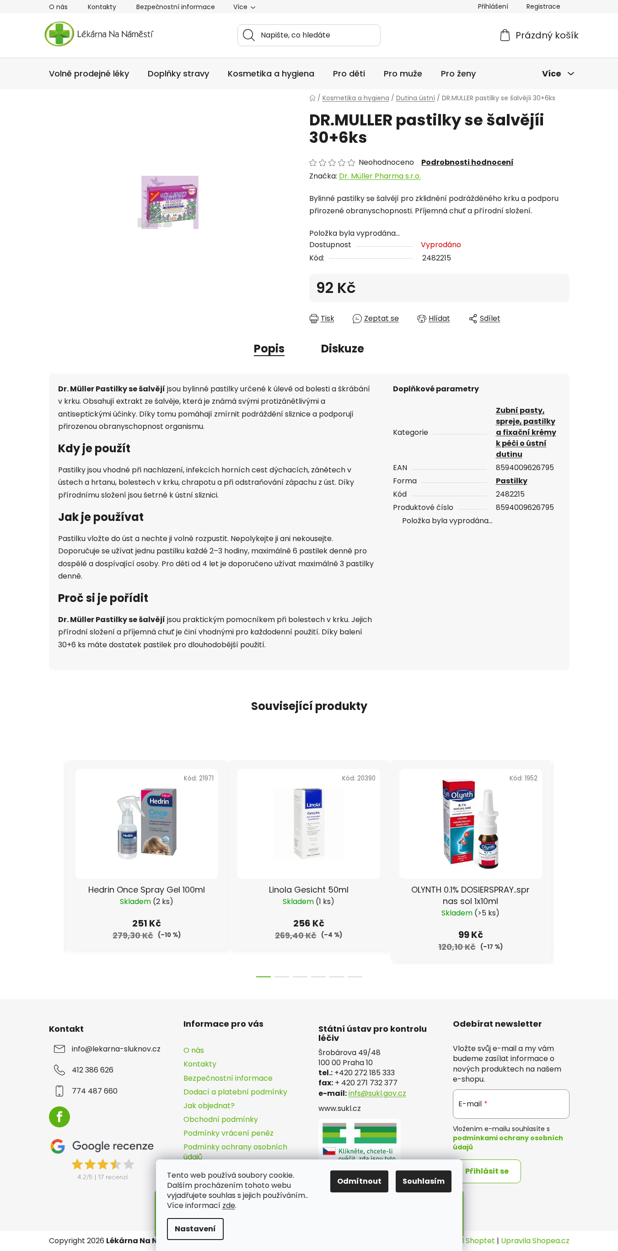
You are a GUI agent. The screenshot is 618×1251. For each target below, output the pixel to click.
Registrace (543, 6)
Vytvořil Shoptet (465, 1241)
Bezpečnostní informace (175, 6)
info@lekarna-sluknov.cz (116, 1049)
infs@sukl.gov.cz (377, 1094)
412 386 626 (92, 1070)
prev (56, 866)
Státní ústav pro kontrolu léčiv (372, 1033)
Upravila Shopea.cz (535, 1241)
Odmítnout (359, 1181)
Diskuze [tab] (342, 348)
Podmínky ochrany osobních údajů (235, 1152)
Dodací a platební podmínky (235, 1092)
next (562, 866)
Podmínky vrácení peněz (228, 1133)
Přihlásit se (487, 1171)
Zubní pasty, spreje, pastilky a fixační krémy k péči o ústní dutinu (526, 432)
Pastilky (511, 481)
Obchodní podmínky (220, 1119)
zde (228, 1205)
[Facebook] (59, 1116)
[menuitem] (89, 73)
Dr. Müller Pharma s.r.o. (380, 176)
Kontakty (102, 6)
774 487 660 (95, 1091)
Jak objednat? (209, 1105)
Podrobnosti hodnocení (467, 162)
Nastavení (195, 1229)
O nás (58, 6)
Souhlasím (424, 1181)
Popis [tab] (269, 348)
